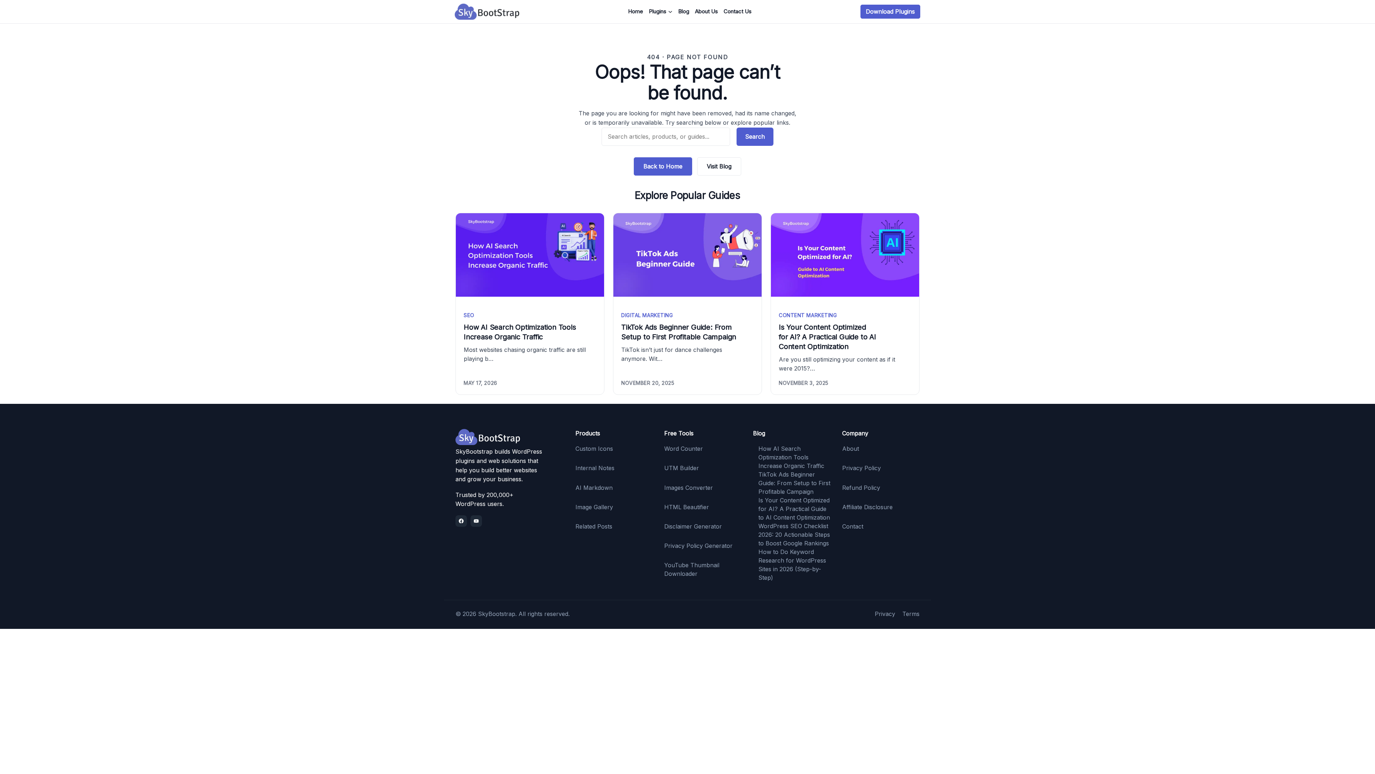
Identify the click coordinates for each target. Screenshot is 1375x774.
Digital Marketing (647, 315)
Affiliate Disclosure (867, 507)
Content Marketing (808, 315)
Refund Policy (861, 487)
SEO (469, 315)
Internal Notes (594, 468)
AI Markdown (594, 487)
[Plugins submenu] (670, 12)
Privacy (885, 613)
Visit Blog (719, 166)
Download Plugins (890, 11)
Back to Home (662, 166)
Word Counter (683, 448)
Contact (852, 526)
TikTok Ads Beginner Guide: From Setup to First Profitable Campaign (678, 332)
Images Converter (688, 487)
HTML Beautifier (686, 507)
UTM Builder (681, 468)
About (850, 448)
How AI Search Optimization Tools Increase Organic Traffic (520, 332)
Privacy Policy (861, 468)
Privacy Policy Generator (698, 545)
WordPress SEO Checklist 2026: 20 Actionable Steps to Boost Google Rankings (794, 534)
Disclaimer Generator (693, 526)
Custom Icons (594, 448)
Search (755, 136)
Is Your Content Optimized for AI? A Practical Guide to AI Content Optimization (827, 337)
